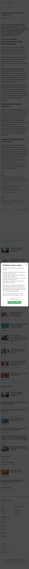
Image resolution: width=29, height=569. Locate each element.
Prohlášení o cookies (18, 295)
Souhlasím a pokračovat (15, 302)
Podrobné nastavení (14, 299)
